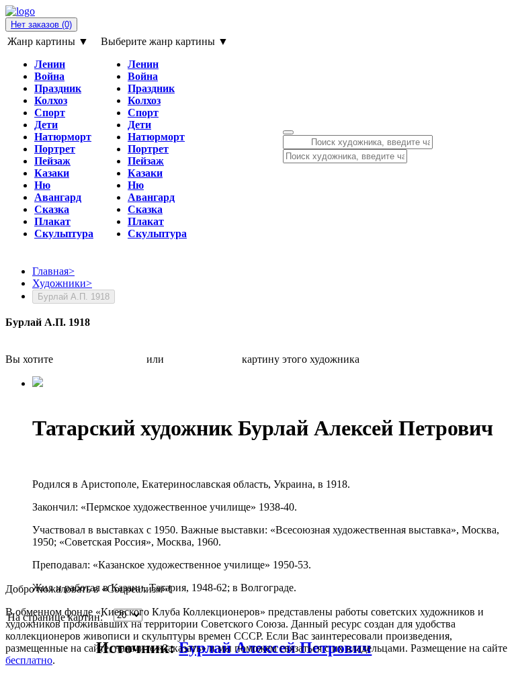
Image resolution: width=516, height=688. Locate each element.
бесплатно (28, 660)
